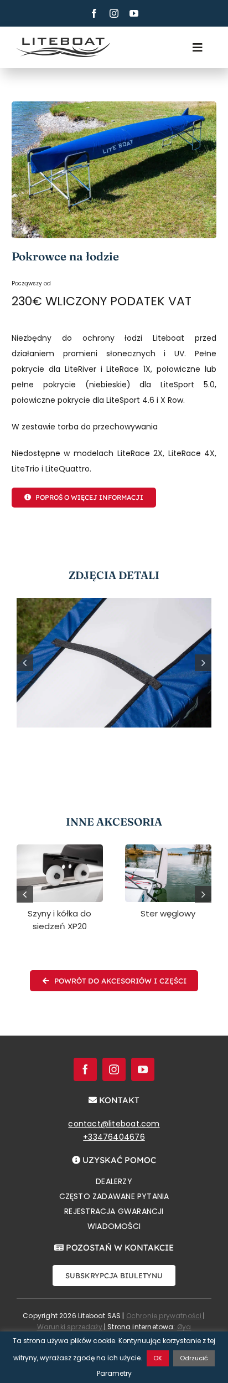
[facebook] (94, 13)
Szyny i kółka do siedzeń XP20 (59, 920)
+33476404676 (114, 1137)
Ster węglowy (168, 913)
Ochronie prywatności (164, 1315)
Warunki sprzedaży (69, 1326)
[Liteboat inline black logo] (63, 41)
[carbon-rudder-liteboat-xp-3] (168, 848)
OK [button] (157, 1358)
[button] (25, 662)
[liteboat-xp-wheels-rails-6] (60, 848)
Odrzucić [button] (194, 1358)
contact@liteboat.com (113, 1123)
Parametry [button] (114, 1373)
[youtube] (133, 13)
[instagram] (114, 13)
